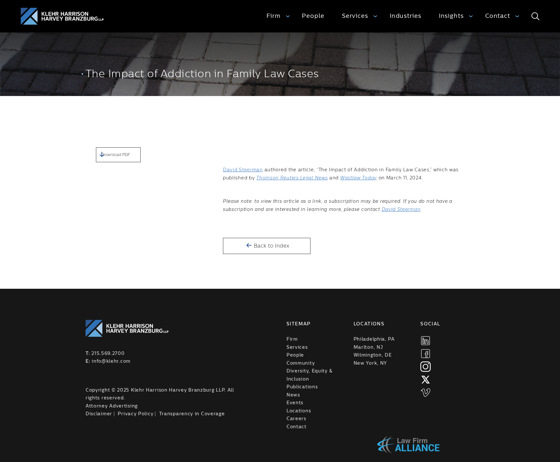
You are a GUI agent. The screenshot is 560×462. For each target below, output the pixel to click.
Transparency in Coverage (192, 414)
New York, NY (370, 363)
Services (355, 16)
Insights (451, 16)
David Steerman (243, 170)
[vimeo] (425, 392)
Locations (298, 411)
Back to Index (270, 246)
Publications (302, 387)
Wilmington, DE (373, 355)
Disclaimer (99, 414)
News (293, 395)
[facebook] (425, 353)
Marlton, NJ (368, 347)
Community (300, 363)
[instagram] (425, 366)
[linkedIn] (425, 340)
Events (294, 403)
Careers (296, 419)
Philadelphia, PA (374, 339)
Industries (405, 16)
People (313, 16)
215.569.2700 (107, 353)
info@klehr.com (111, 361)
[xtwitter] (425, 379)
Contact (497, 16)
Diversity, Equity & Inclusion (309, 375)
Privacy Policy (135, 414)
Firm (273, 16)
